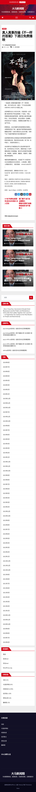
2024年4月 (6, 443)
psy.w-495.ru (7, 339)
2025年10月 (6, 407)
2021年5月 (6, 592)
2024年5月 (6, 439)
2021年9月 (6, 574)
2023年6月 (6, 489)
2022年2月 (6, 552)
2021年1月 (6, 610)
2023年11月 (6, 466)
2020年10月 (6, 624)
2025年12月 (6, 398)
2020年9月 (6, 628)
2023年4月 (6, 498)
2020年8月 (6, 633)
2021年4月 (6, 597)
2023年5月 (6, 493)
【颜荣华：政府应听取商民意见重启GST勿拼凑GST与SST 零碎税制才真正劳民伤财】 (17, 280)
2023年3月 (6, 502)
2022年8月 (6, 525)
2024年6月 (6, 434)
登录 (4, 654)
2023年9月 (6, 475)
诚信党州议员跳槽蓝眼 (23, 328)
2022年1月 (6, 556)
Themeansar (29, 784)
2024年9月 (6, 425)
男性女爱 (5, 698)
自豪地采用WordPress (9, 784)
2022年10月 (6, 516)
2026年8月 (6, 362)
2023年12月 (6, 461)
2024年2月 (6, 452)
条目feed (5, 659)
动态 (4, 680)
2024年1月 (6, 457)
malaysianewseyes (10, 45)
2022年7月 (6, 529)
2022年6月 (6, 534)
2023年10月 (6, 471)
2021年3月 (6, 601)
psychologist (7, 328)
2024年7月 (6, 430)
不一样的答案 (16, 47)
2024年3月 (6, 448)
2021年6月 (6, 588)
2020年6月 (6, 642)
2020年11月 (6, 619)
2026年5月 (6, 376)
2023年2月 (6, 507)
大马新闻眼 (18, 8)
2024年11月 (6, 416)
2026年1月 (6, 394)
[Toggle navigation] (16, 17)
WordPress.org (7, 668)
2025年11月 (6, 403)
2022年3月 (6, 547)
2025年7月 (6, 412)
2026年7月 (6, 367)
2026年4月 (6, 380)
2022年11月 (6, 511)
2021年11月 (6, 565)
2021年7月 (6, 583)
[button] (30, 17)
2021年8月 (6, 579)
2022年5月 (6, 538)
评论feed (5, 663)
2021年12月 (6, 561)
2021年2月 (6, 606)
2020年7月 (6, 637)
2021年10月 (6, 570)
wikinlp (5, 350)
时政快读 (4, 28)
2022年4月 (6, 543)
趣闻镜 (5, 702)
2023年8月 (6, 480)
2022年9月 (6, 520)
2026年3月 (6, 385)
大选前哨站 (6, 684)
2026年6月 (6, 371)
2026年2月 (6, 389)
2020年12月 (6, 615)
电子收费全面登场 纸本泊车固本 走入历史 (11, 201)
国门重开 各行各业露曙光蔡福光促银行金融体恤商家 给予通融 (25, 203)
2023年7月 (6, 484)
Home (18, 788)
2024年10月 (6, 421)
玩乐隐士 (5, 693)
